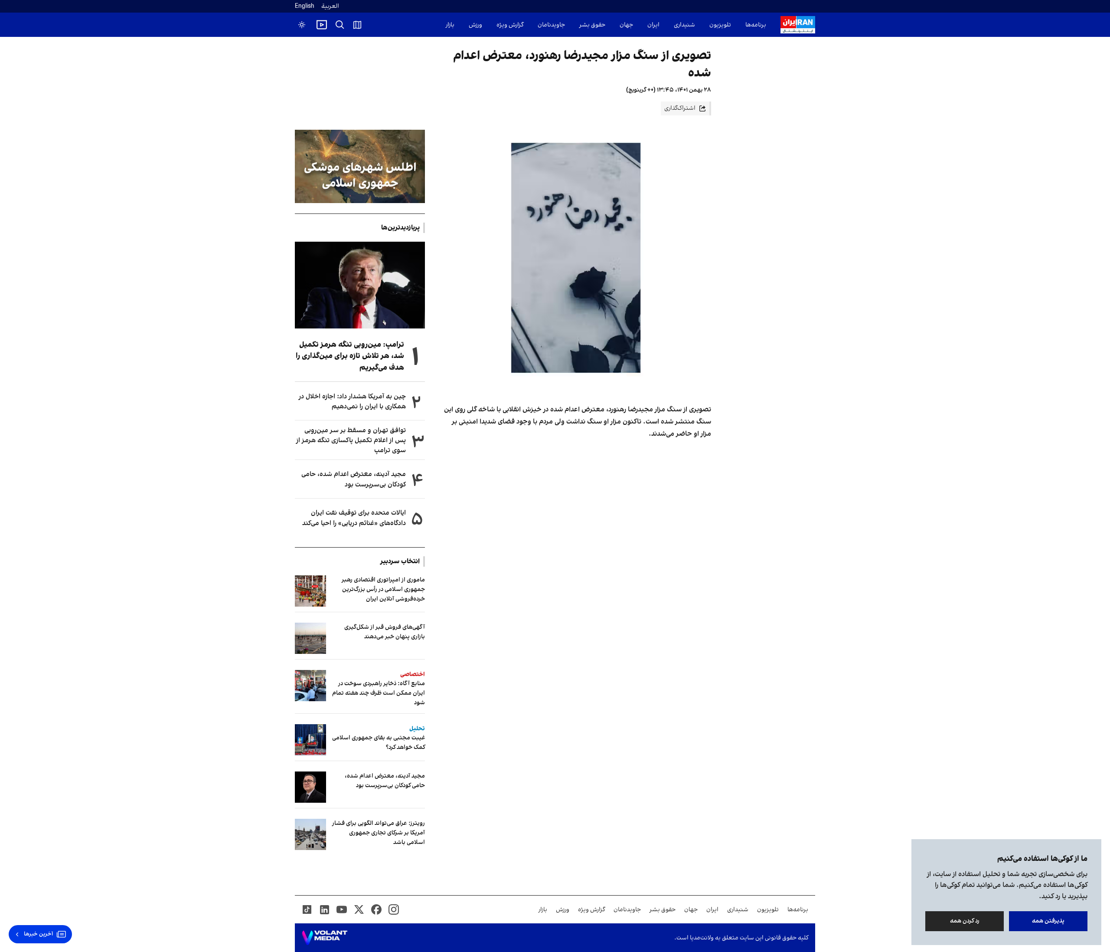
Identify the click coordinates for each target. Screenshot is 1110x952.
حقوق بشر (592, 25)
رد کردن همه (964, 921)
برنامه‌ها (755, 25)
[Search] (340, 24)
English (304, 6)
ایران (653, 25)
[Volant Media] (324, 937)
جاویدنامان (551, 25)
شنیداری (684, 25)
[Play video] (322, 25)
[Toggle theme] (302, 25)
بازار (450, 25)
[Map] (357, 24)
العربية (330, 6)
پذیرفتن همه (1048, 921)
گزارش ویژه (509, 25)
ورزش (475, 25)
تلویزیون (720, 25)
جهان (626, 25)
